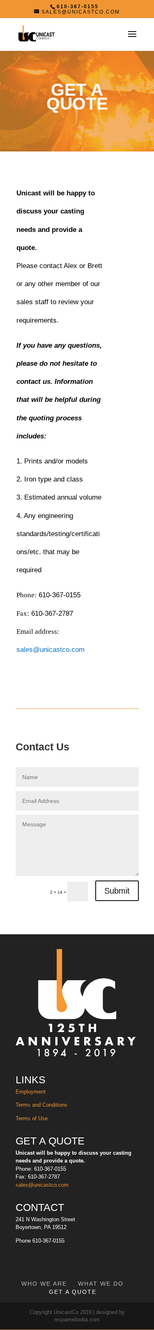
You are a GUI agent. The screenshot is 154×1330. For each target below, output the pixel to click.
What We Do (101, 1283)
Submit (117, 890)
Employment (31, 1092)
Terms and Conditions (41, 1105)
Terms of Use (32, 1118)
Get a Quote (73, 1292)
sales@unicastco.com (50, 650)
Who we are (44, 1283)
